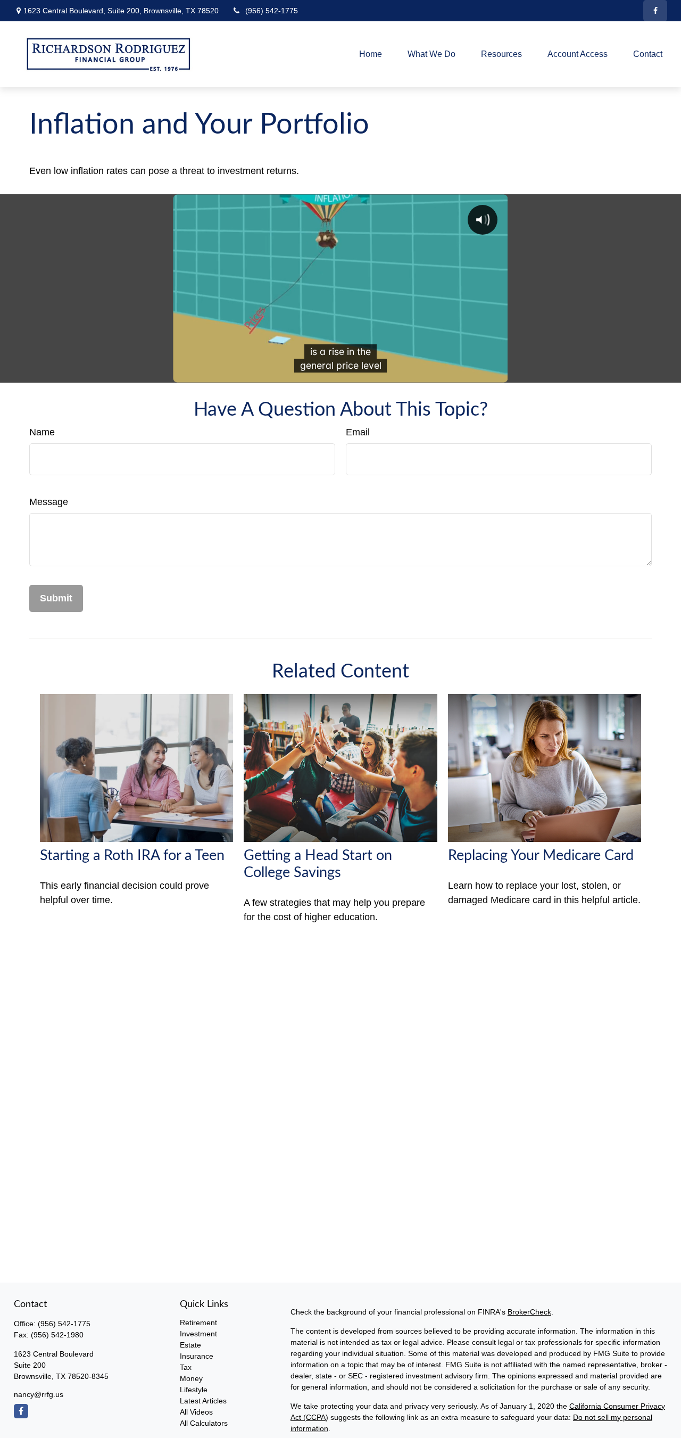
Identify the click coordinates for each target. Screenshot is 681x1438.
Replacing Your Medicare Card (541, 855)
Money (191, 1378)
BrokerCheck (529, 1312)
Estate (190, 1345)
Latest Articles (203, 1400)
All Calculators (204, 1423)
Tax (186, 1367)
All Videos (196, 1412)
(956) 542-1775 (271, 10)
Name (42, 432)
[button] (370, 54)
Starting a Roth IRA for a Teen (132, 855)
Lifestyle (193, 1389)
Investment (198, 1333)
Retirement (198, 1322)
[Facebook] (655, 10)
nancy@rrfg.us (38, 1394)
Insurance (196, 1356)
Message (48, 502)
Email (358, 432)
